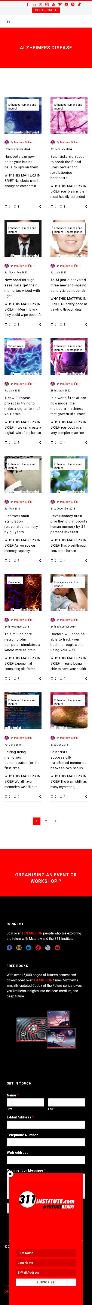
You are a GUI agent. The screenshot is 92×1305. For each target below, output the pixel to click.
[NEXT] (55, 821)
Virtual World (16, 346)
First (9, 1109)
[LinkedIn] (34, 4)
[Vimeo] (60, 4)
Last (50, 1109)
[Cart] (8, 21)
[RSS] (53, 4)
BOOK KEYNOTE (46, 10)
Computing (14, 582)
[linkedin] (28, 947)
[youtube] (57, 947)
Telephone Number (22, 1135)
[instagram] (19, 947)
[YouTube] (66, 4)
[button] (40, 206)
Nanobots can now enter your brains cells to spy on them (21, 162)
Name (13, 1095)
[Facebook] (28, 4)
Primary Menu (84, 21)
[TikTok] (79, 4)
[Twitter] (40, 4)
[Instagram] (47, 4)
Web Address (17, 1153)
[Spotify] (73, 4)
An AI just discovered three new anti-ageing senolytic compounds (68, 285)
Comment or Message (26, 1170)
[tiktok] (38, 947)
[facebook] (9, 947)
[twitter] (47, 947)
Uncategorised (73, 232)
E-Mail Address (20, 1117)
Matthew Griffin (23, 142)
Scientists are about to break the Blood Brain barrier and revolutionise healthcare (67, 167)
